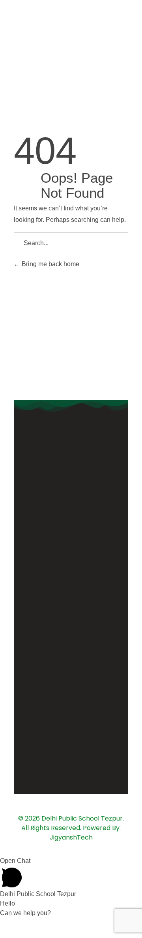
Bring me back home (49, 264)
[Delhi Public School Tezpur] (20, 24)
